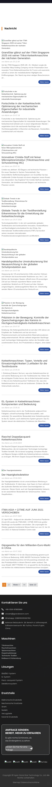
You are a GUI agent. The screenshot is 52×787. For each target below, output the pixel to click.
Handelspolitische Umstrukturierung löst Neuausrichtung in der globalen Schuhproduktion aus (25, 264)
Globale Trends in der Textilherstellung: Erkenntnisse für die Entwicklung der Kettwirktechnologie (24, 213)
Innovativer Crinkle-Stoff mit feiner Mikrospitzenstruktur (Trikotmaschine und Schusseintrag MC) (25, 160)
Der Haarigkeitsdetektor (15, 474)
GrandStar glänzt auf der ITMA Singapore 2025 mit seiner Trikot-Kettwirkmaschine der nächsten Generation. (25, 55)
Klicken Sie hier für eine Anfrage (16, 748)
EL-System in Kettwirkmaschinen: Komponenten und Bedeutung (21, 403)
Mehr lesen (44, 82)
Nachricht (13, 14)
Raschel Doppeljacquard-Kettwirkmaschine (16, 438)
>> (24, 585)
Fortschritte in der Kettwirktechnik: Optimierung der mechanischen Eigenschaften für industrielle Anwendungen (21, 107)
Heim (2, 14)
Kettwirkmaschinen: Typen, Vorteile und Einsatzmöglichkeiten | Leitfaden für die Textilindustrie (24, 363)
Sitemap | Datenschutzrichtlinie (26, 782)
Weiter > (16, 585)
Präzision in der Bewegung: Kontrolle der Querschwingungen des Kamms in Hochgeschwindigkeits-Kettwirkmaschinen (26, 320)
